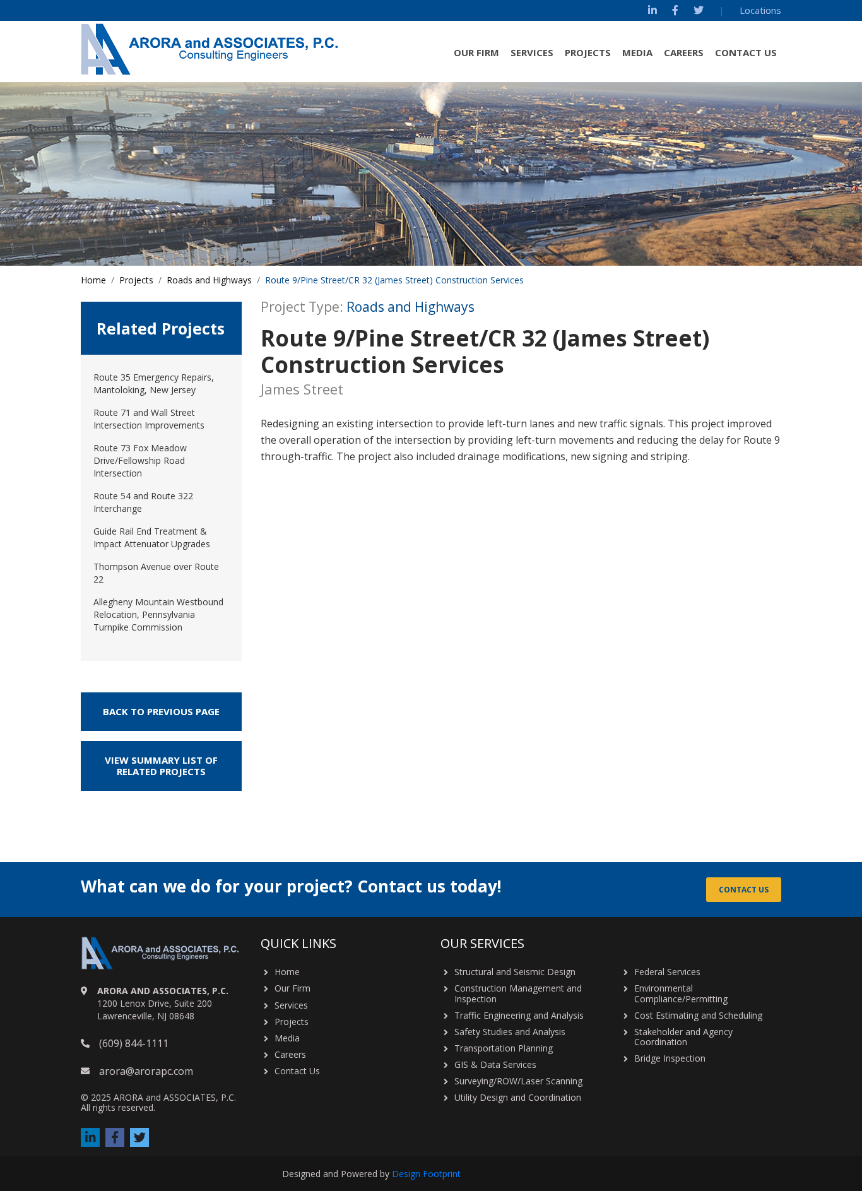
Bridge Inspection (670, 1058)
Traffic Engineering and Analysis (519, 1015)
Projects (588, 52)
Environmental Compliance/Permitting (681, 993)
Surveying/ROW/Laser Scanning (518, 1081)
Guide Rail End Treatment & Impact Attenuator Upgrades (151, 537)
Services (532, 52)
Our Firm (476, 52)
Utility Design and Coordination (517, 1098)
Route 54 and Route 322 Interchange (143, 502)
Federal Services (667, 972)
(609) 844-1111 (133, 1043)
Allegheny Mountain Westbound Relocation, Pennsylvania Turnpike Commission (158, 614)
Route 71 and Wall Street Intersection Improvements (148, 418)
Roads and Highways (209, 280)
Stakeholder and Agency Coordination (683, 1037)
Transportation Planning (503, 1048)
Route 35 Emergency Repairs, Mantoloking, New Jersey (153, 383)
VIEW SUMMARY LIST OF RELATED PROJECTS (161, 765)
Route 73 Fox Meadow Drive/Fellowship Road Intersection (140, 460)
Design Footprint (426, 1174)
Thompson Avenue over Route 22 (156, 572)
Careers (684, 52)
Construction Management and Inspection (518, 993)
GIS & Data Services (495, 1065)
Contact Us (746, 52)
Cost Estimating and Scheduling (698, 1015)
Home (93, 280)
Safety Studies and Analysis (509, 1032)
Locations (760, 10)
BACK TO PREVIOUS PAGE (161, 711)
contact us (744, 889)
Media (637, 52)
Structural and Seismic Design (515, 972)
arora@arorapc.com (146, 1071)
